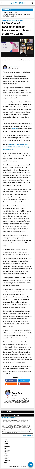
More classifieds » (28, 435)
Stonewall (7, 450)
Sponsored (7, 447)
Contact (6, 441)
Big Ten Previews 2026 (9, 16)
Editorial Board (6, 452)
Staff (5, 448)
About (5, 440)
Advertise (7, 445)
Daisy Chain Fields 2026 (10, 12)
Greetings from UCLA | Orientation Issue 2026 (16, 14)
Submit (6, 443)
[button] (32, 3)
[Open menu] (2, 3)
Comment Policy (6, 458)
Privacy (6, 455)
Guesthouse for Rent (8, 424)
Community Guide (7, 461)
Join (5, 464)
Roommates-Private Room (9, 417)
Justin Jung (14, 67)
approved (15, 129)
